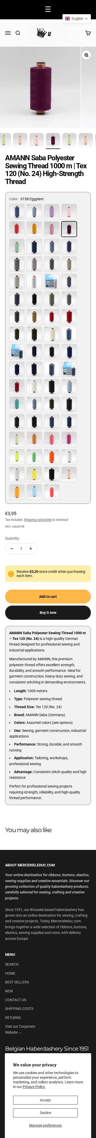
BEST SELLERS (17, 982)
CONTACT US (15, 1000)
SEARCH (12, 964)
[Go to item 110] (69, 141)
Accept (45, 1100)
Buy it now (48, 612)
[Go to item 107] (20, 141)
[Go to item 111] (86, 141)
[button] (77, 18)
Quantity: (12, 538)
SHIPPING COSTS (19, 1009)
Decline (45, 1113)
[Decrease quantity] (11, 548)
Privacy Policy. (34, 1087)
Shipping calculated (37, 520)
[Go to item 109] (53, 141)
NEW (9, 991)
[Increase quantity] (30, 548)
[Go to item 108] (36, 141)
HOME (10, 973)
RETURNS (13, 1018)
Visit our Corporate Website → (20, 1029)
